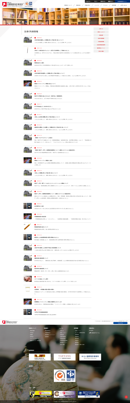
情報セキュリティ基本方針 (35, 340)
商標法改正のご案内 (39, 63)
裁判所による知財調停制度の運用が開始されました (46, 237)
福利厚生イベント (101, 48)
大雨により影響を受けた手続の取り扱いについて (46, 173)
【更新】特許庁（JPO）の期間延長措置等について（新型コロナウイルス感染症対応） (55, 150)
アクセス (105, 5)
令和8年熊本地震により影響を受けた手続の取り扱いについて (48, 40)
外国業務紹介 (47, 332)
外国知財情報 (101, 41)
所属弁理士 (87, 5)
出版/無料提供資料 (101, 44)
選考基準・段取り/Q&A (79, 344)
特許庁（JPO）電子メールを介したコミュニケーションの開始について (51, 183)
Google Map (120, 323)
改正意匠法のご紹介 (39, 206)
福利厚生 (77, 342)
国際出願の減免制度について (41, 258)
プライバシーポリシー (34, 338)
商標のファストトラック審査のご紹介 (43, 160)
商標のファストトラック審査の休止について (45, 83)
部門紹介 (32, 336)
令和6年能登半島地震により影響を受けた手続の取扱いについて (49, 73)
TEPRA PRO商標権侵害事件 (41, 312)
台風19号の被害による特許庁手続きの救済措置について (47, 247)
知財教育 (47, 336)
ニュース (97, 5)
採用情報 (114, 5)
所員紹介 (77, 340)
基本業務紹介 (47, 330)
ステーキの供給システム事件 (41, 279)
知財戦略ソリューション (50, 334)
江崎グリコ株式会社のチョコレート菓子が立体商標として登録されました (51, 50)
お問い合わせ (124, 5)
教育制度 (77, 338)
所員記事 (101, 35)
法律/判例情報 (101, 38)
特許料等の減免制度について (41, 268)
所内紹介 (32, 332)
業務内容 (78, 5)
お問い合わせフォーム (94, 332)
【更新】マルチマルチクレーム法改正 (43, 137)
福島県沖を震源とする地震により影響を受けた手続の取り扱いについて (51, 127)
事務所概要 (32, 330)
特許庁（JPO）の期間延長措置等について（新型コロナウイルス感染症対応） (52, 193)
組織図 (31, 334)
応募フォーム (77, 330)
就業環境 (77, 336)
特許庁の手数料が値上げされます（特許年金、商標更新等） (48, 96)
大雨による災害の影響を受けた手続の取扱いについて (47, 117)
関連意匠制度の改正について (41, 227)
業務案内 (46, 328)
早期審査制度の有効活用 (40, 216)
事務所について (68, 5)
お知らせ (101, 28)
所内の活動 (101, 51)
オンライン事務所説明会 (80, 332)
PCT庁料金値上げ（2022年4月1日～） (43, 106)
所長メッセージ (101, 32)
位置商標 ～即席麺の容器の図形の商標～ (44, 289)
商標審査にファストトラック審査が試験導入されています (48, 302)
